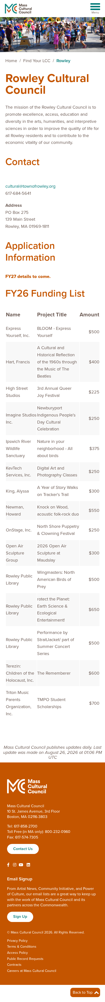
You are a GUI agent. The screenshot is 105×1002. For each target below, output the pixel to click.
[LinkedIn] (28, 865)
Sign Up (20, 916)
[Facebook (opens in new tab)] (8, 865)
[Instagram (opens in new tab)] (14, 865)
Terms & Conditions (21, 946)
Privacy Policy (17, 941)
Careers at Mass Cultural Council (31, 971)
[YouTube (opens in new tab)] (21, 865)
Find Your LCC (36, 60)
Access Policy (17, 953)
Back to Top (83, 992)
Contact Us (23, 848)
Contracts (14, 965)
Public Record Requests (25, 959)
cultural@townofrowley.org (30, 186)
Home (11, 60)
